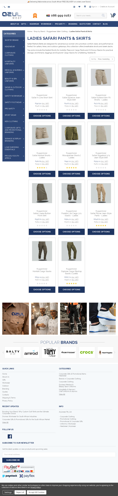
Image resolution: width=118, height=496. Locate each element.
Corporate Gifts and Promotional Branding (13, 130)
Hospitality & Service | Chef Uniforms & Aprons (68, 390)
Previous (3, 352)
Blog (105, 24)
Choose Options (42, 116)
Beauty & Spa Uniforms (11, 80)
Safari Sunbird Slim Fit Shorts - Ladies (101, 99)
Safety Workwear (13, 96)
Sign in (94, 7)
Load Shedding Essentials (12, 148)
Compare (41, 80)
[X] (4, 436)
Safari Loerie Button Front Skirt (42, 214)
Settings (8, 492)
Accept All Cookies (36, 492)
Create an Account (107, 7)
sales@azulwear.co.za (8, 7)
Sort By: (93, 59)
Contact (97, 24)
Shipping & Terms (9, 398)
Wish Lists (79, 6)
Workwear (46, 24)
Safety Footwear (13, 102)
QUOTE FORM (85, 24)
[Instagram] (15, 436)
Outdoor (5, 386)
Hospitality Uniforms (10, 62)
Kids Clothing (11, 121)
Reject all (20, 492)
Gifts (23, 24)
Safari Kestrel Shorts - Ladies (42, 156)
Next (115, 352)
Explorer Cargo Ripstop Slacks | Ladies (71, 272)
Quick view (42, 75)
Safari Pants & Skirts (35, 44)
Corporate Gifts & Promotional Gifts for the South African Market (26, 419)
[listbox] (106, 59)
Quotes (5, 392)
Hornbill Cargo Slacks (42, 271)
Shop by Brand (12, 40)
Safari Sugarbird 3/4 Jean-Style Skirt (101, 156)
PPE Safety (60, 24)
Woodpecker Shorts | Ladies (71, 156)
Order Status (74, 6)
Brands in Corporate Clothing (70, 379)
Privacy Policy (7, 401)
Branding (72, 24)
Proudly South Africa (12, 157)
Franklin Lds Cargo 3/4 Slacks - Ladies (71, 214)
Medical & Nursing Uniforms (13, 71)
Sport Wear (10, 115)
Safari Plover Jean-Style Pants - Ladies (100, 214)
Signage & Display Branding (13, 140)
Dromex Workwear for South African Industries (19, 416)
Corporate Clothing (10, 54)
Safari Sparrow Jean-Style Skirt (71, 99)
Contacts (5, 395)
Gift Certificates (85, 6)
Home (4, 374)
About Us (14, 24)
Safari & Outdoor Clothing (13, 88)
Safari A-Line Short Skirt (42, 98)
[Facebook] (10, 436)
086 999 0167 (4, 7)
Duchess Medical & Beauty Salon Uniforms (67, 385)
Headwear (34, 24)
